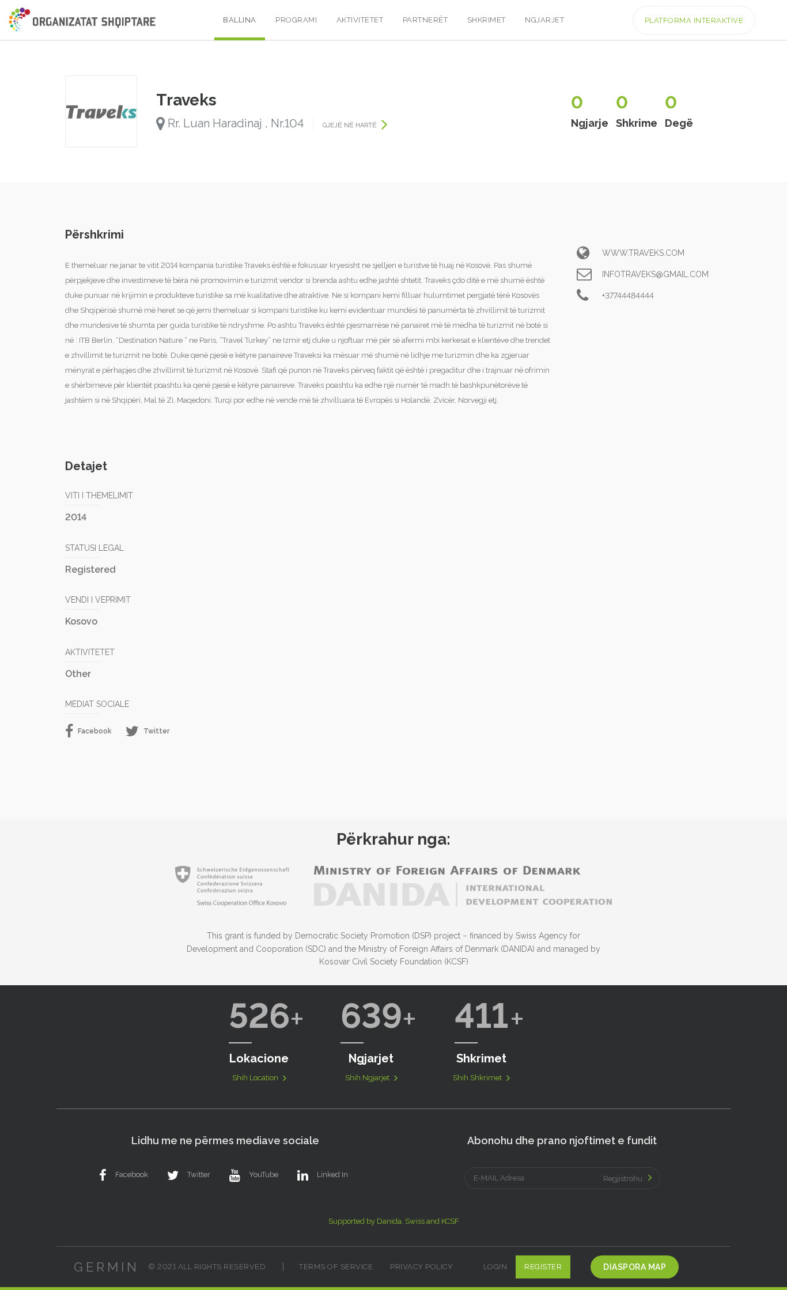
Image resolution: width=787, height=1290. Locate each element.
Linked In (332, 1174)
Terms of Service (336, 1266)
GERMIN (106, 1266)
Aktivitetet (360, 20)
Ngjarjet (544, 20)
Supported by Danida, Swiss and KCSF (393, 1221)
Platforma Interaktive (694, 20)
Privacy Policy (421, 1266)
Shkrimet (486, 20)
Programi (296, 20)
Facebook (94, 731)
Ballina (239, 20)
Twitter (155, 731)
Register (543, 1266)
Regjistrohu (622, 1178)
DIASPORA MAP (634, 1267)
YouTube (263, 1174)
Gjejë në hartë (351, 125)
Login (495, 1266)
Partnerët (425, 20)
